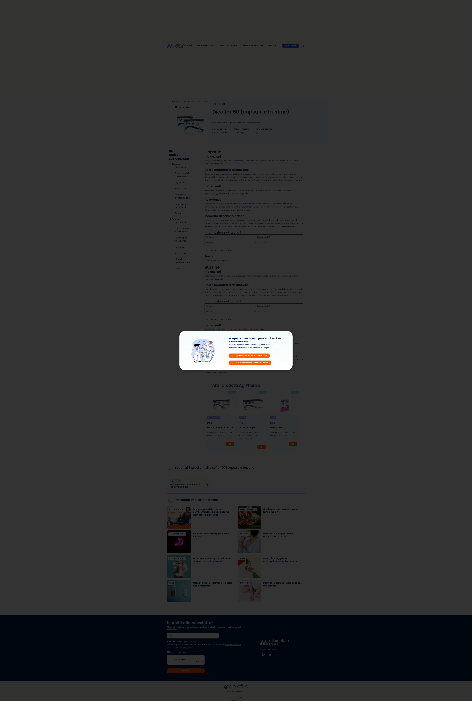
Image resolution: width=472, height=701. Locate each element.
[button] (289, 334)
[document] (236, 350)
